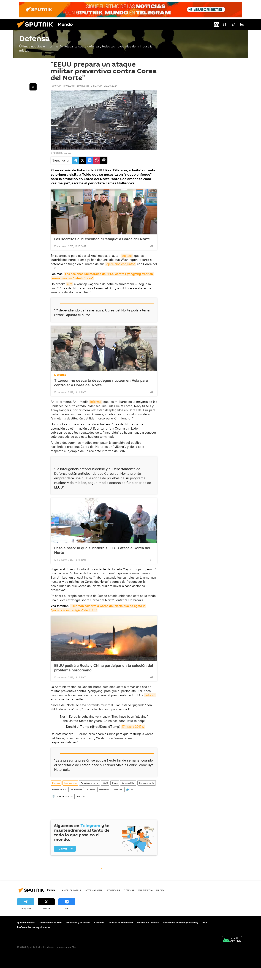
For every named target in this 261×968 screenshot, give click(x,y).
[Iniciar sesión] (224, 24)
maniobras (104, 789)
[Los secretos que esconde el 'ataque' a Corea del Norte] (104, 211)
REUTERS (57, 153)
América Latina (71, 890)
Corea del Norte (146, 783)
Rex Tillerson (76, 789)
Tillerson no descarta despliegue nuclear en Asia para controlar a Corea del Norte (101, 382)
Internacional (70, 783)
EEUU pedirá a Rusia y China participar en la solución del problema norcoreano (103, 667)
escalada (118, 789)
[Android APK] (232, 940)
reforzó (150, 695)
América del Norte (89, 783)
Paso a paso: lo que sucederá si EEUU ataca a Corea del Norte (102, 550)
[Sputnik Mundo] (36, 28)
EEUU (105, 783)
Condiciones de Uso (50, 922)
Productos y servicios (78, 922)
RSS (204, 922)
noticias (81, 796)
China (115, 783)
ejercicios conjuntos (120, 264)
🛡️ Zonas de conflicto (62, 796)
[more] (151, 245)
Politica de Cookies (148, 922)
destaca (126, 256)
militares (90, 789)
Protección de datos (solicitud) (180, 922)
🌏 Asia (129, 789)
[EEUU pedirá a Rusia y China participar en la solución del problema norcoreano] (104, 638)
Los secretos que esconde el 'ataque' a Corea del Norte (102, 239)
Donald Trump (59, 789)
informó (96, 402)
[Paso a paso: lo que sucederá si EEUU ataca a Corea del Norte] (104, 520)
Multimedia (145, 890)
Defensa (60, 375)
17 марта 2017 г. (133, 727)
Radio (160, 890)
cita (69, 284)
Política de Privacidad (121, 922)
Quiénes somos (26, 922)
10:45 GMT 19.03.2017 (63, 85)
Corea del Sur (128, 783)
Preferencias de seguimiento (33, 927)
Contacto (99, 922)
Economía (113, 890)
